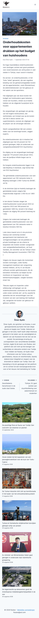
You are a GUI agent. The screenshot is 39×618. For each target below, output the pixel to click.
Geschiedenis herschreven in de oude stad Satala (8, 384)
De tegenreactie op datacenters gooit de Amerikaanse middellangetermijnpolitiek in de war (18, 591)
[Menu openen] (35, 4)
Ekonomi (5, 38)
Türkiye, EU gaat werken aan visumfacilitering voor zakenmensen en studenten (29, 386)
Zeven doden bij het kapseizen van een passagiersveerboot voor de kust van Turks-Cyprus (18, 459)
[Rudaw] (6, 4)
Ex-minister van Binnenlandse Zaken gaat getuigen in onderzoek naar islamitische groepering (17, 557)
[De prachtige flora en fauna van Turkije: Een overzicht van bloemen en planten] (19, 412)
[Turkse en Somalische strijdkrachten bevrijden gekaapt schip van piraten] (19, 510)
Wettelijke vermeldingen (26, 610)
